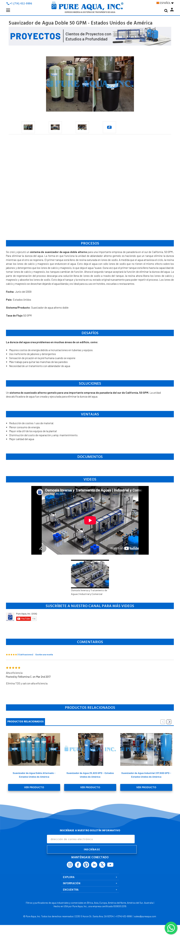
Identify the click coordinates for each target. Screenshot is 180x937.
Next (169, 722)
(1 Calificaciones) (25, 654)
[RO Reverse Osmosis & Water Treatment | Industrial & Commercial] (90, 7)
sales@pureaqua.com (145, 916)
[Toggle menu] (14, 13)
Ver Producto (34, 787)
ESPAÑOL (165, 3)
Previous (162, 722)
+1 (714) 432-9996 (21, 3)
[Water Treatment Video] (90, 617)
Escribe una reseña (44, 654)
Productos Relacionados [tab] (25, 721)
